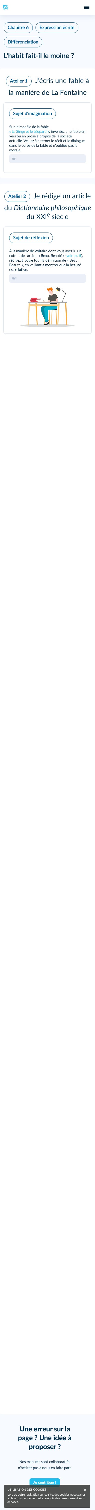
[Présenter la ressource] (81, 112)
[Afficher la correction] (69, 112)
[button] (47, 85)
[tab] (69, 112)
